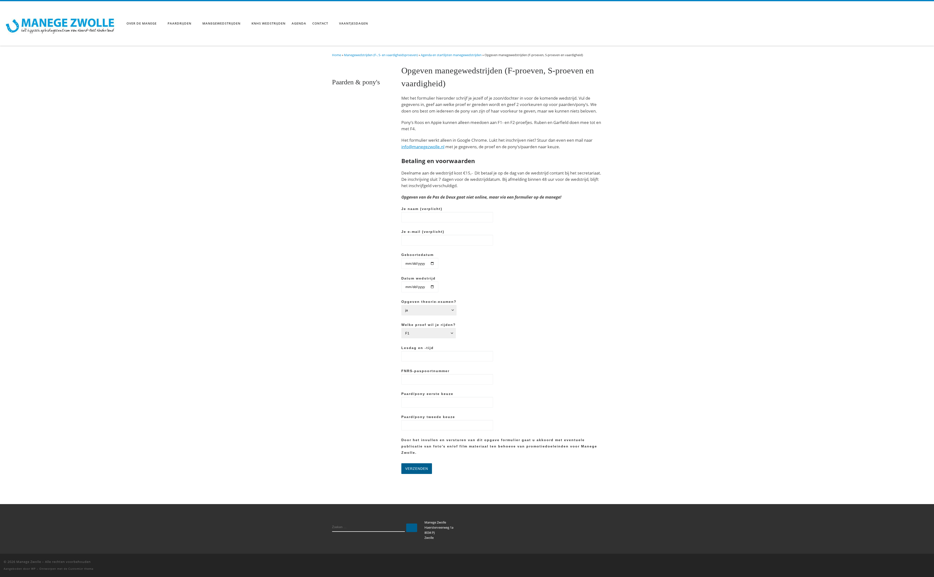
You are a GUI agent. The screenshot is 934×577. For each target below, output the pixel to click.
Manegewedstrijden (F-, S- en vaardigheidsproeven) (381, 55)
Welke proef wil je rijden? (428, 325)
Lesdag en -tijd (417, 348)
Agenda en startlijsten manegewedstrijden (451, 55)
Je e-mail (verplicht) (422, 232)
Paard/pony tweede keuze (428, 417)
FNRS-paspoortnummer (425, 371)
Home (336, 55)
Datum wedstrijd (418, 278)
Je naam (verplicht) (421, 209)
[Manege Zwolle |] (61, 22)
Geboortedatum (417, 255)
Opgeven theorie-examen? (429, 302)
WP (33, 568)
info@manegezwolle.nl (422, 146)
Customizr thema (80, 568)
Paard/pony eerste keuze (427, 394)
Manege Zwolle (28, 562)
